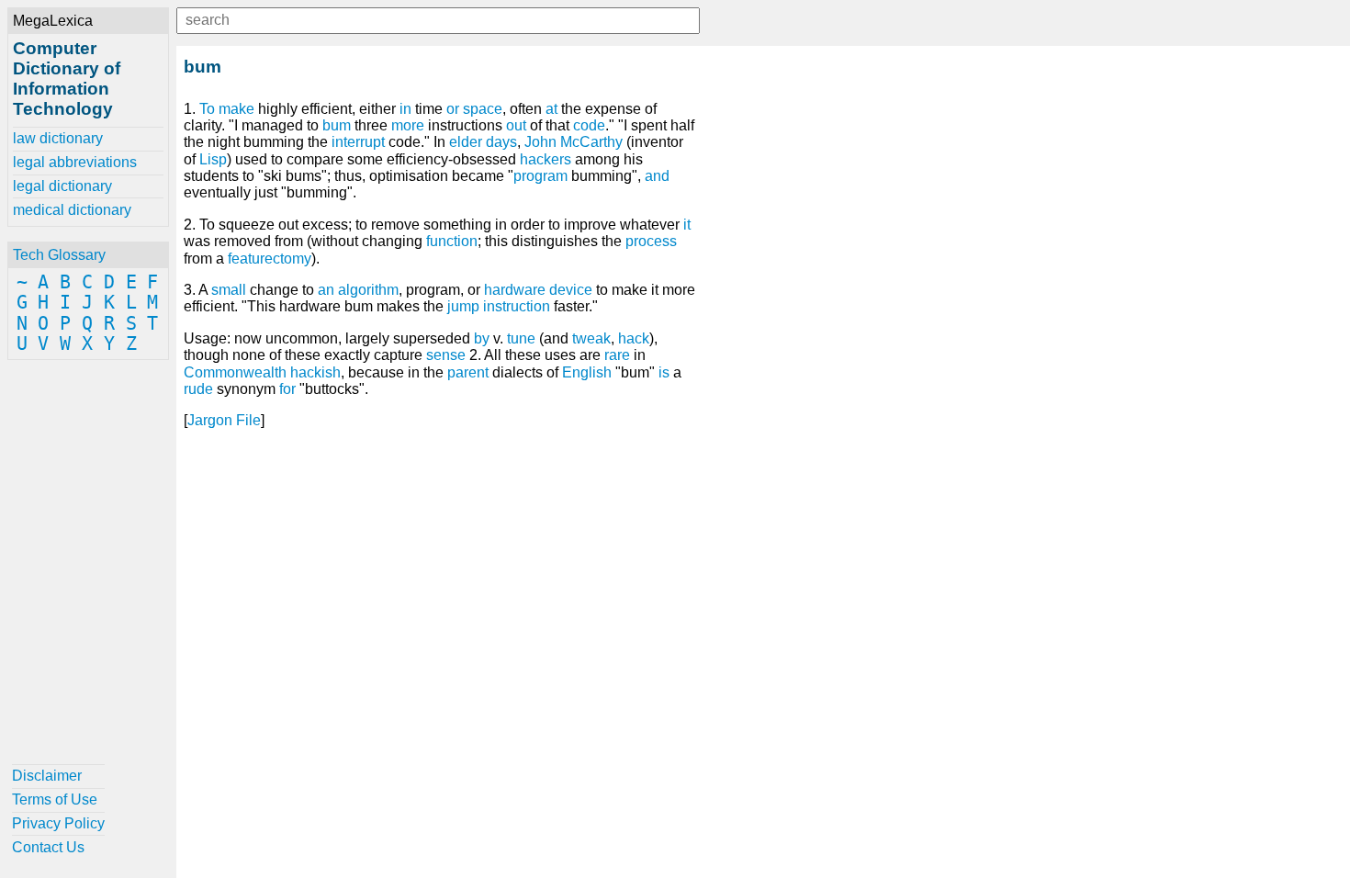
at (551, 109)
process (651, 241)
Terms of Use (54, 799)
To (207, 109)
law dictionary (58, 138)
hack (633, 338)
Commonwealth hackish (262, 372)
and (657, 176)
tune (521, 338)
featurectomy (269, 258)
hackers (545, 159)
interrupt (358, 142)
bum (336, 125)
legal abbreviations (75, 162)
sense (446, 355)
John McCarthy (573, 142)
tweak (591, 338)
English (587, 372)
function (452, 241)
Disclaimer (47, 775)
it (687, 224)
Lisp (213, 159)
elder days (483, 142)
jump (463, 306)
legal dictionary (62, 186)
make (236, 109)
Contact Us (48, 847)
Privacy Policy (58, 823)
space (482, 109)
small (228, 290)
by (481, 338)
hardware (515, 290)
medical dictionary (72, 210)
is (663, 372)
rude (198, 389)
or (452, 109)
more (407, 125)
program (540, 176)
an (326, 290)
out (516, 125)
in (405, 109)
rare (617, 355)
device (570, 290)
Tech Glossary (59, 255)
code (589, 125)
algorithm (368, 290)
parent (468, 372)
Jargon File (224, 420)
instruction (516, 306)
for (287, 389)
